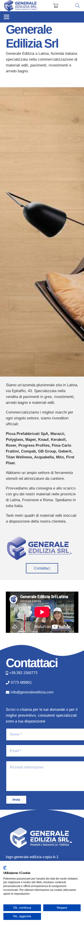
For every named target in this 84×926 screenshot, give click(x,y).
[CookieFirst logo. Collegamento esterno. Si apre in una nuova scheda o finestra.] (5, 868)
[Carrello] (56, 5)
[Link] (21, 5)
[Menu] (6, 17)
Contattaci (32, 663)
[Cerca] (77, 5)
